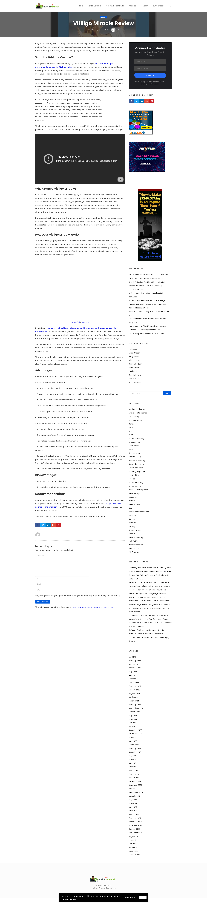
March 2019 (133, 851)
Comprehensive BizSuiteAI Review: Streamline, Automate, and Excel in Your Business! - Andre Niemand (148, 619)
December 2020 (135, 781)
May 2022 (133, 741)
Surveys (132, 519)
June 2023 (133, 719)
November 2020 (135, 785)
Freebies (132, 6)
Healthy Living (135, 457)
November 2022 (135, 734)
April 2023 (133, 726)
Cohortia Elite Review (138, 289)
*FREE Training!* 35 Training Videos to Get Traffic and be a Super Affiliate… (150, 575)
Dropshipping (134, 442)
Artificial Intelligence (138, 413)
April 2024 (133, 697)
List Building (134, 475)
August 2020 (134, 796)
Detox (131, 427)
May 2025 (133, 675)
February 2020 (135, 818)
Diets (131, 431)
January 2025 (134, 690)
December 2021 (135, 752)
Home (81, 6)
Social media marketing (139, 512)
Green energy (134, 453)
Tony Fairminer (135, 382)
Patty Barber (134, 357)
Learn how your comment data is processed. (92, 607)
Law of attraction (136, 468)
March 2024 (134, 701)
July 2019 (132, 840)
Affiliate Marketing (137, 409)
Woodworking (135, 548)
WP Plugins (134, 552)
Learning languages (137, 471)
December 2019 (135, 822)
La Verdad (75, 322)
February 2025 (135, 686)
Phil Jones (133, 349)
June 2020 (133, 803)
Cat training (134, 417)
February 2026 (135, 660)
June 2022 (133, 737)
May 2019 (133, 844)
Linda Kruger (134, 353)
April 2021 (133, 767)
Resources (133, 497)
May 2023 (133, 723)
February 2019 (135, 855)
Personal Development (138, 490)
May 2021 (133, 763)
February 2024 (135, 704)
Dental (131, 424)
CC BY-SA (85, 322)
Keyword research (136, 464)
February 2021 (135, 774)
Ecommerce (134, 446)
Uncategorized (135, 530)
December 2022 (135, 730)
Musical (132, 479)
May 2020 (133, 807)
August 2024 (134, 693)
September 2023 (136, 708)
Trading (132, 526)
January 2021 (134, 778)
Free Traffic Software (115, 6)
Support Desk (158, 6)
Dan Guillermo (135, 375)
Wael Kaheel (134, 371)
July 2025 (133, 671)
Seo (130, 508)
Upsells (132, 534)
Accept (143, 897)
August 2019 (134, 836)
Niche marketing (136, 482)
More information (130, 897)
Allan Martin (134, 360)
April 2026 (133, 657)
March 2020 (134, 814)
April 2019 (133, 847)
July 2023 (133, 715)
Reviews (103, 17)
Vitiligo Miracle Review (103, 23)
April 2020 (133, 811)
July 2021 (132, 756)
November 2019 (135, 825)
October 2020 (134, 789)
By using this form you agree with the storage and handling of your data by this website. (78, 595)
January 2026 (134, 664)
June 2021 (133, 759)
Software (132, 515)
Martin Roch (134, 378)
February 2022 (135, 748)
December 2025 (135, 668)
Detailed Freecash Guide (139, 308)
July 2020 (133, 800)
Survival (132, 523)
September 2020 (136, 792)
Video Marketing (136, 537)
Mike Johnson (135, 367)
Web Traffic (133, 541)
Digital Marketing (136, 438)
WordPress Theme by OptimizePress (103, 888)
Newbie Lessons (94, 6)
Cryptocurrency (135, 420)
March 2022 (134, 745)
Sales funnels (134, 504)
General (132, 449)
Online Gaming (135, 486)
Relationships (134, 493)
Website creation (136, 545)
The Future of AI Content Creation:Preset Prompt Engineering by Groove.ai (149, 637)
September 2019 (135, 833)
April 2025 (133, 679)
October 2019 (134, 829)
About (145, 6)
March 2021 (133, 770)
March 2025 (134, 682)
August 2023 (134, 712)
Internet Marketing (137, 460)
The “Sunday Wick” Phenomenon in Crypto (146, 333)
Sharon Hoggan (135, 364)
